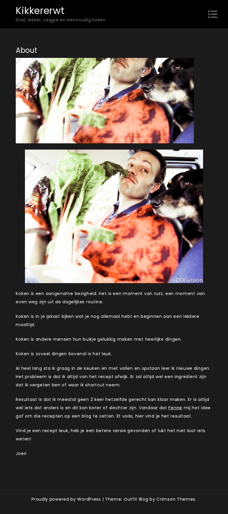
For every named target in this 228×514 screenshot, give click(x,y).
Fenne (175, 408)
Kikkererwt (40, 10)
